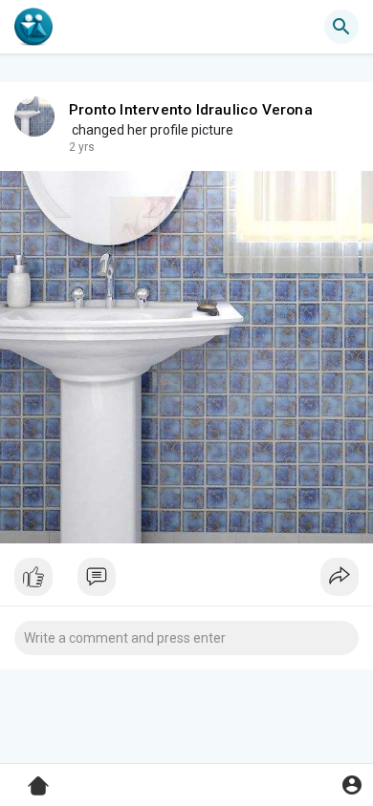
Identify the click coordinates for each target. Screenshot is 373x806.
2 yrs (82, 147)
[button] (351, 784)
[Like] (186, 581)
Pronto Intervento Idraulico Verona (191, 109)
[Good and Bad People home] (33, 27)
